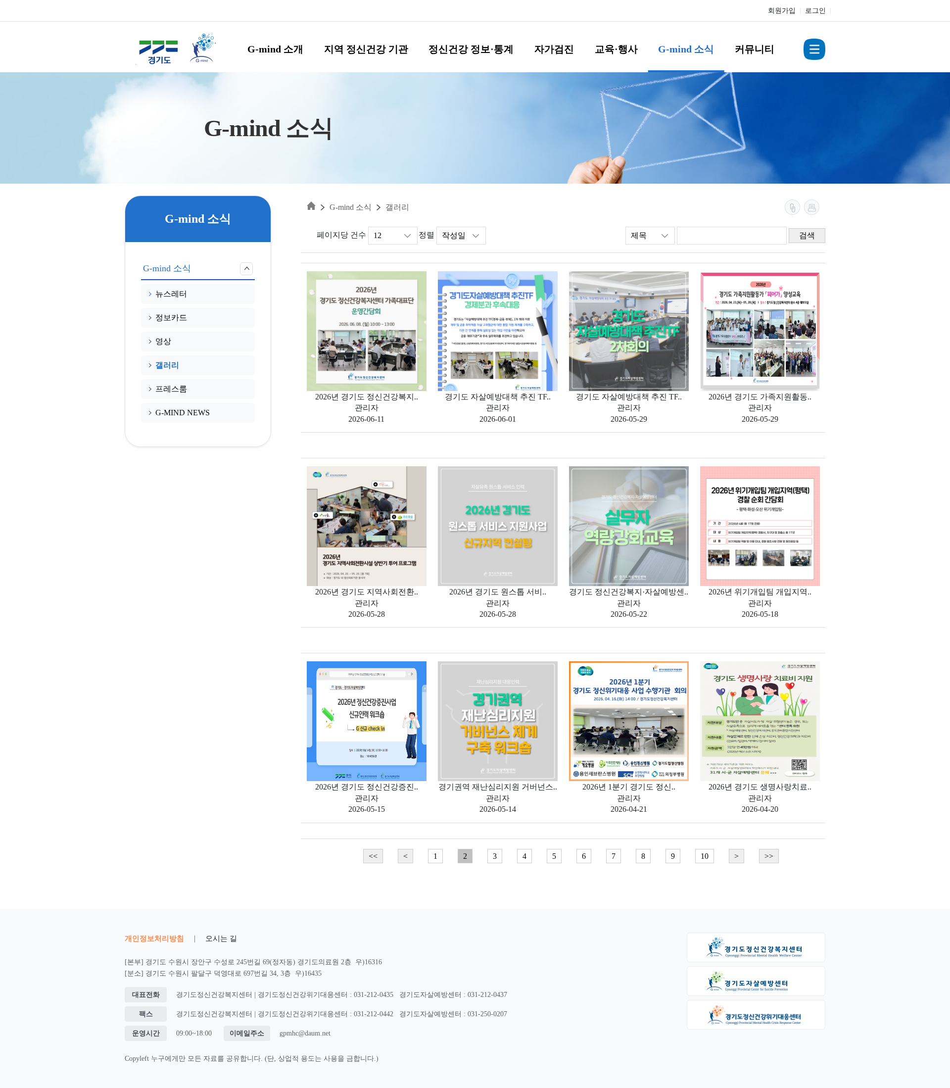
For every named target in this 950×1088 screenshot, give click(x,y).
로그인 (815, 10)
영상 (163, 341)
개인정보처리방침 (154, 938)
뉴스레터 (171, 294)
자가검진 (554, 49)
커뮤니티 (754, 49)
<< (373, 856)
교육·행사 (616, 49)
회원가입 (782, 10)
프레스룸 (171, 389)
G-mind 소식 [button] (167, 268)
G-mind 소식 (686, 49)
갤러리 (167, 365)
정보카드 (171, 317)
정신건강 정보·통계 (471, 49)
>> (768, 856)
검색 (807, 235)
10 (705, 856)
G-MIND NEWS (182, 412)
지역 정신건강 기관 (366, 49)
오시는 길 (221, 938)
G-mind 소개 (275, 49)
